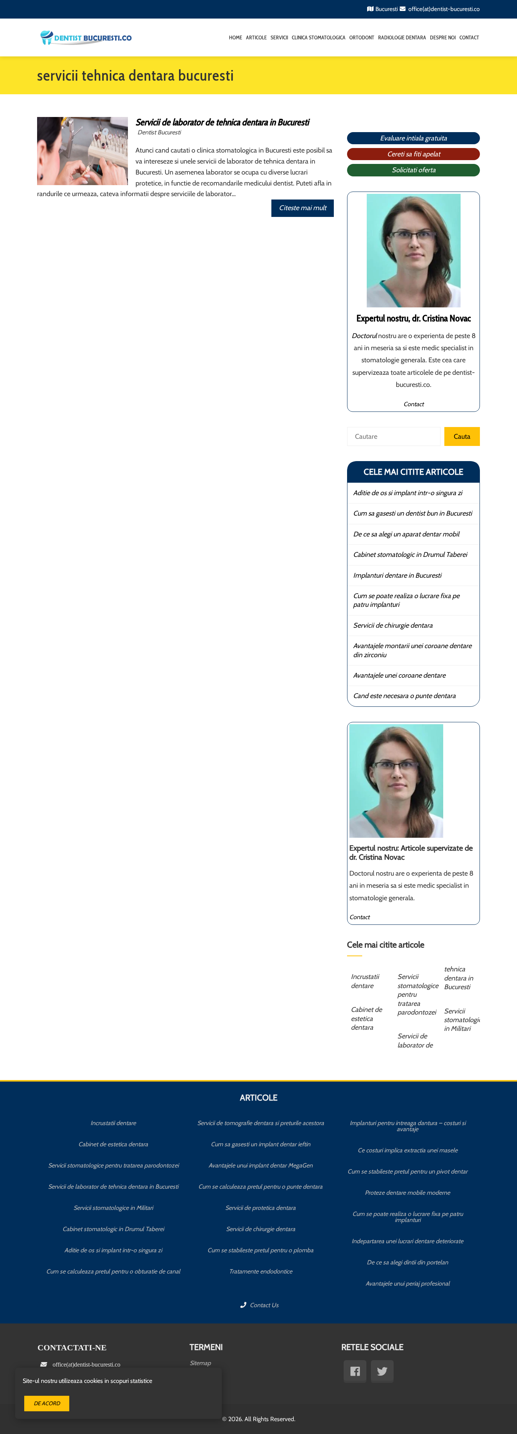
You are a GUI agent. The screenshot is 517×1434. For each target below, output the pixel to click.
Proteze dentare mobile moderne (407, 1192)
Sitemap (200, 1363)
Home (235, 37)
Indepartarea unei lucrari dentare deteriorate (407, 1241)
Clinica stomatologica (319, 37)
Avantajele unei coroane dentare (399, 675)
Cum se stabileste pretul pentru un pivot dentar (407, 1171)
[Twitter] (382, 1371)
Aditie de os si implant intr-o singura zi (407, 493)
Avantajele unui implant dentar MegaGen (261, 1165)
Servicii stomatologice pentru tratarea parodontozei (113, 1165)
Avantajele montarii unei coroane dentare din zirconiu (412, 650)
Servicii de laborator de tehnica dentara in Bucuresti (222, 122)
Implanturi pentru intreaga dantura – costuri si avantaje (408, 1126)
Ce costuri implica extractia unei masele (408, 1150)
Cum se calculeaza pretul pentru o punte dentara (260, 1186)
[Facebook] (355, 1371)
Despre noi (443, 37)
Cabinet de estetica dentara (366, 1018)
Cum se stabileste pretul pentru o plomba (260, 1250)
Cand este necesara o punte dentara (404, 696)
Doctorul (364, 336)
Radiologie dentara (402, 37)
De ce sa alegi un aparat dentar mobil (406, 534)
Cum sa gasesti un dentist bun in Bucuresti (412, 513)
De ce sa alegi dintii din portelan (407, 1262)
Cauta (462, 436)
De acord (47, 1403)
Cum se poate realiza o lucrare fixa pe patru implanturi (406, 600)
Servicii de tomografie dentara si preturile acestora (260, 1123)
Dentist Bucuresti (159, 132)
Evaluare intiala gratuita (413, 138)
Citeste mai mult (302, 208)
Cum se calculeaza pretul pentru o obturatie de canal (113, 1271)
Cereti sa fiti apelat (413, 154)
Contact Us (263, 1305)
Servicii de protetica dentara (260, 1207)
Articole (256, 37)
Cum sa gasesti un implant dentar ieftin (260, 1144)
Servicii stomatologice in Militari (464, 1020)
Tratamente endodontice (260, 1271)
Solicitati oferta (414, 170)
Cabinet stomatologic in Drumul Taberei (410, 554)
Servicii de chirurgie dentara (393, 625)
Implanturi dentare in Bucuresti (397, 575)
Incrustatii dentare (365, 981)
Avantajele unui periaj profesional (408, 1283)
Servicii (279, 37)
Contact (469, 37)
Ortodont (361, 37)
